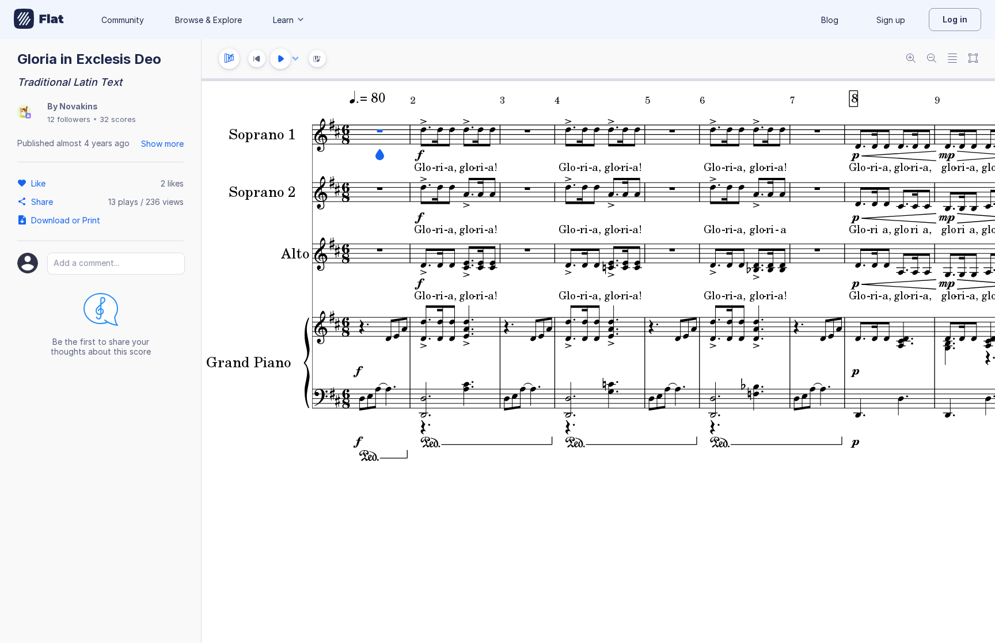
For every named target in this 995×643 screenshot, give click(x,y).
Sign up (890, 20)
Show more (162, 144)
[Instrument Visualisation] (317, 58)
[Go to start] (256, 58)
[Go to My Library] (39, 20)
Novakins (78, 106)
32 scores (118, 119)
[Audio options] (295, 58)
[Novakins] (24, 112)
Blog (829, 20)
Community (122, 20)
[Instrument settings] (229, 58)
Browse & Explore (208, 20)
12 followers (68, 119)
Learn (283, 20)
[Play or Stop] (280, 58)
